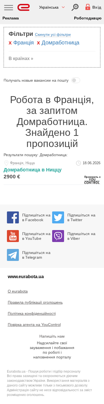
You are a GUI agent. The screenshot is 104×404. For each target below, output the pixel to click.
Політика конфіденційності (32, 313)
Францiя (23, 42)
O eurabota (18, 291)
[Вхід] (75, 7)
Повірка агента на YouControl (34, 324)
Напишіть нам (52, 336)
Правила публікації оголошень (35, 302)
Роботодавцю (88, 18)
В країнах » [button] (21, 58)
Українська (49, 7)
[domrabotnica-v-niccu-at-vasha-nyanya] (52, 171)
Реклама (10, 18)
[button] (52, 80)
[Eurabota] (23, 7)
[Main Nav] (8, 8)
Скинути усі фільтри (53, 34)
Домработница (60, 42)
